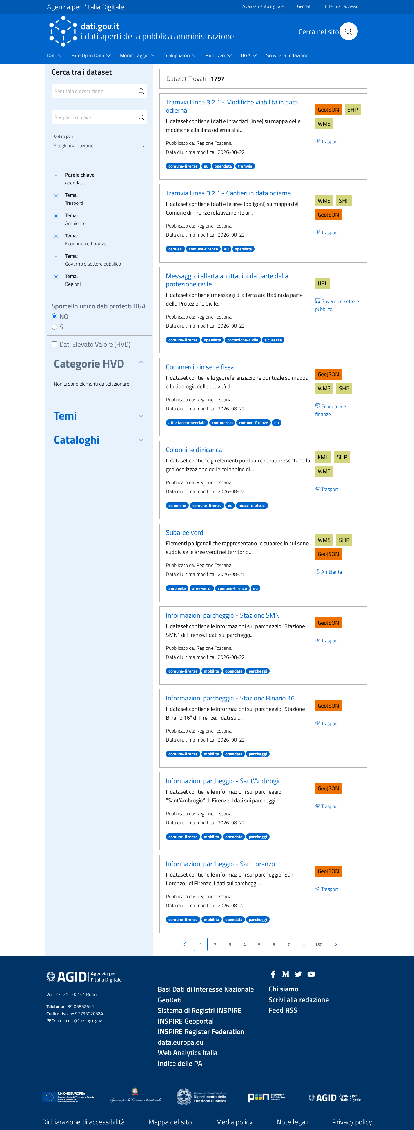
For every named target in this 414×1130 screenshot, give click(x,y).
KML (323, 457)
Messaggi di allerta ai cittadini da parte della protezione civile (227, 280)
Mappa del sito (170, 1121)
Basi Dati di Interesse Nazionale (206, 989)
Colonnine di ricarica (194, 449)
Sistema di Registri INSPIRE (200, 1010)
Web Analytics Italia (188, 1052)
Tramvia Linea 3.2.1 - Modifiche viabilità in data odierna (232, 106)
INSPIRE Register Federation (201, 1031)
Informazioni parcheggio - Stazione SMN (223, 615)
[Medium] (285, 973)
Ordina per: (63, 136)
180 (318, 944)
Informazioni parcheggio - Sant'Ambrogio (224, 781)
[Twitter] (298, 973)
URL (323, 283)
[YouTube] (311, 973)
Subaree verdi (185, 532)
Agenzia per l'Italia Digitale (85, 6)
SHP (353, 109)
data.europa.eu (181, 1042)
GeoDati (170, 1000)
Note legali (292, 1121)
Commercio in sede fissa (200, 367)
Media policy (234, 1121)
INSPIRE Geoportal (186, 1021)
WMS (324, 123)
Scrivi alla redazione (299, 1000)
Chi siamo (283, 989)
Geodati (304, 6)
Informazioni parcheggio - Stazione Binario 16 (230, 698)
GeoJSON (328, 109)
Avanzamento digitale (263, 6)
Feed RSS (283, 1010)
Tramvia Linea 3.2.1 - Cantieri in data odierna (228, 193)
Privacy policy (352, 1121)
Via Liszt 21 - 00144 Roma (71, 994)
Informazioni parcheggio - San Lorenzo (220, 863)
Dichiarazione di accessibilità (83, 1121)
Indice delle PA (180, 1063)
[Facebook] (273, 973)
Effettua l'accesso (341, 6)
